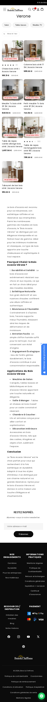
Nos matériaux (12, 577)
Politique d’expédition (35, 687)
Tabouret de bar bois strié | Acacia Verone (12, 186)
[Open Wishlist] (34, 9)
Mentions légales (23, 698)
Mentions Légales (35, 563)
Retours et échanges (35, 576)
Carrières (12, 563)
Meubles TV (37, 25)
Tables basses (20, 25)
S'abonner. (23, 534)
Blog (12, 623)
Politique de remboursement (23, 682)
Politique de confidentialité (16, 676)
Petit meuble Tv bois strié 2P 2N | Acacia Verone (34, 106)
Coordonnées (36, 676)
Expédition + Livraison (35, 586)
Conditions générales (35, 581)
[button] (4, 9)
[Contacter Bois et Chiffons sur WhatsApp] (41, 696)
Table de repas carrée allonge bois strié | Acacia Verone (12, 144)
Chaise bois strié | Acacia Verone (10, 70)
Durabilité (12, 568)
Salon (6, 25)
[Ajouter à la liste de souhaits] (20, 43)
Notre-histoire (12, 628)
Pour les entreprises (12, 573)
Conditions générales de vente (23, 692)
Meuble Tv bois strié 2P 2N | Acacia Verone (12, 106)
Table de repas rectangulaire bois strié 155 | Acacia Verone (33, 149)
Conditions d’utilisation (13, 687)
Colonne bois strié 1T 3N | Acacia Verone (34, 66)
